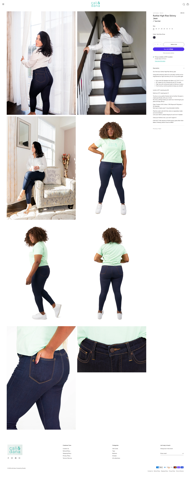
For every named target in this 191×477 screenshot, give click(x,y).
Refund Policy (66, 451)
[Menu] (3, 4)
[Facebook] (8, 458)
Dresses (114, 455)
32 (172, 28)
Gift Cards (115, 448)
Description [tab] (156, 68)
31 (169, 28)
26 (156, 28)
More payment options (168, 53)
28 (161, 28)
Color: (159, 34)
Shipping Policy (67, 453)
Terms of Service (67, 458)
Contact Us (66, 448)
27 (159, 28)
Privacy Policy (66, 455)
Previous (155, 128)
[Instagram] (12, 458)
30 (167, 28)
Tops (113, 451)
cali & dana (156, 13)
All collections (116, 458)
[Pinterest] (15, 458)
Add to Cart (174, 44)
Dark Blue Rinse (154, 37)
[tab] (168, 98)
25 (153, 28)
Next (160, 128)
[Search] (183, 4)
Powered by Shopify (21, 468)
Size (154, 26)
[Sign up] (183, 453)
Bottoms (114, 453)
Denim (161, 13)
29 (164, 28)
